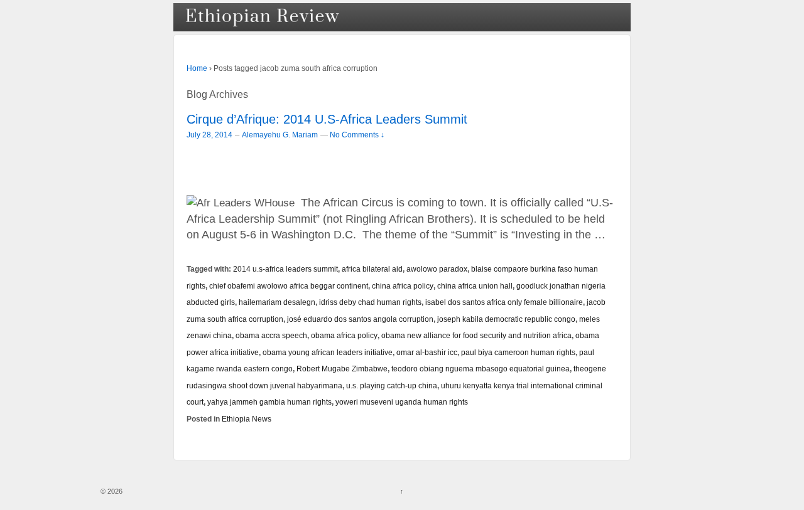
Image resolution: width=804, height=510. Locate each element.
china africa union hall (475, 286)
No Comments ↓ (357, 134)
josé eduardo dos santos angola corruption (360, 319)
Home (197, 68)
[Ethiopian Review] (263, 17)
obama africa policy (344, 335)
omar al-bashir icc (426, 352)
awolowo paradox (436, 269)
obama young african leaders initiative (328, 352)
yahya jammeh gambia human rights (269, 402)
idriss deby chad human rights (370, 302)
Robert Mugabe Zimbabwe (342, 368)
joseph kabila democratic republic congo (506, 319)
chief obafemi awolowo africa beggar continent (288, 286)
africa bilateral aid (372, 269)
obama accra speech (271, 335)
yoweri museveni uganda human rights (401, 402)
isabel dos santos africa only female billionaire (504, 302)
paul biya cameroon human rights (518, 352)
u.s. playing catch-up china (391, 385)
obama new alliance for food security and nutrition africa (476, 335)
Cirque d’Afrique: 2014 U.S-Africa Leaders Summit (327, 119)
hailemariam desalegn (277, 302)
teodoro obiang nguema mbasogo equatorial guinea (480, 368)
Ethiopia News (246, 419)
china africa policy (402, 286)
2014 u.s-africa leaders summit (285, 269)
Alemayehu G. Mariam (280, 134)
